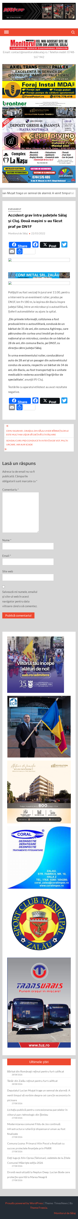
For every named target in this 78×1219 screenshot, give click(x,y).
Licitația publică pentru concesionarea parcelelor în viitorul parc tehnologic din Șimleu (37, 1112)
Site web (7, 571)
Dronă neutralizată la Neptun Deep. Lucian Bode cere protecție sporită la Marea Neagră (38, 1175)
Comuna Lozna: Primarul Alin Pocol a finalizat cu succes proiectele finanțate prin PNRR (36, 1146)
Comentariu (10, 489)
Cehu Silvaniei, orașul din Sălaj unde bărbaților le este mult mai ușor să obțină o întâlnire (37, 432)
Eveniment (14, 209)
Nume (6, 540)
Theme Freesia (38, 1207)
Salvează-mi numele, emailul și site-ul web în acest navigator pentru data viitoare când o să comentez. (19, 599)
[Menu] (6, 32)
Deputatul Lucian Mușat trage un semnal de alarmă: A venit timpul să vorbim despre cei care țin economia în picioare (38, 1095)
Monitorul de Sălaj (18, 233)
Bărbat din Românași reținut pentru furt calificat (35, 1071)
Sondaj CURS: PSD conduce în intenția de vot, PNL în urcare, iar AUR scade (37, 442)
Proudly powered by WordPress (24, 1203)
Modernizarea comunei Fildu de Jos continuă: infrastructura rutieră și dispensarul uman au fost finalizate (36, 1128)
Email (6, 555)
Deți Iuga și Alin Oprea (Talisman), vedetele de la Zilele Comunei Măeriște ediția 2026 (38, 1160)
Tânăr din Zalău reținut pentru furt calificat (32, 1080)
